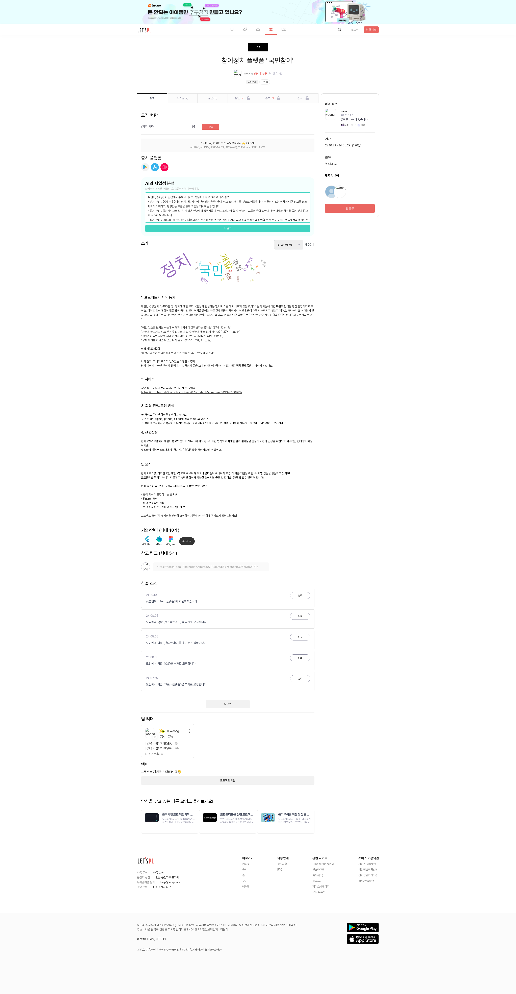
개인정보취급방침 (368, 869)
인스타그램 (318, 869)
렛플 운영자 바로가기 (167, 877)
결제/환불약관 (366, 880)
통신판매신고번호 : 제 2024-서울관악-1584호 (267, 925)
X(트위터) (317, 875)
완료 (210, 126)
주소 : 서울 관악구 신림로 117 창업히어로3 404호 (167, 929)
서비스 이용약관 (367, 864)
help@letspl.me (170, 882)
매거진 (246, 886)
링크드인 (317, 880)
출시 (244, 869)
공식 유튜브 (318, 892)
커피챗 (246, 864)
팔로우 (350, 208)
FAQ (280, 869)
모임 (244, 880)
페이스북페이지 (320, 886)
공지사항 (282, 864)
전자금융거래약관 (368, 875)
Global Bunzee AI (323, 864)
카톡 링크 (158, 872)
